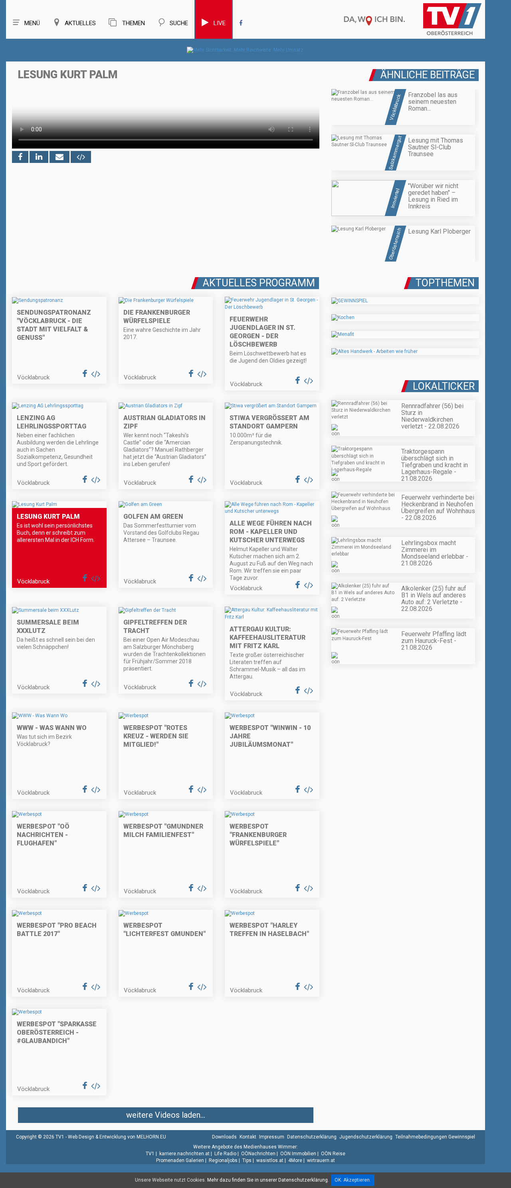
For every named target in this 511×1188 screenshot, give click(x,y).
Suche (179, 23)
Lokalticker (444, 386)
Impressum (271, 1137)
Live (220, 23)
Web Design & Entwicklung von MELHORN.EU (117, 1137)
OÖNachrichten (258, 1153)
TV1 (150, 1153)
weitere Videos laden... (165, 1115)
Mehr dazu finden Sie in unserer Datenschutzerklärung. (268, 1180)
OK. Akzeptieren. (353, 1180)
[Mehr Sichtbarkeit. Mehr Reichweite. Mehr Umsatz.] (246, 50)
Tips (247, 1160)
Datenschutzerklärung (312, 1137)
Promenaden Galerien (180, 1160)
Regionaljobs (223, 1160)
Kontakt (248, 1137)
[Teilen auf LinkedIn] (39, 157)
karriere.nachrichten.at (184, 1153)
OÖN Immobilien (298, 1153)
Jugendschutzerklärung (365, 1137)
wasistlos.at (269, 1160)
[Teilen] (59, 157)
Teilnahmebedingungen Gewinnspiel (435, 1137)
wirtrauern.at (321, 1160)
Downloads (224, 1137)
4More (295, 1160)
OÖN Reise (333, 1153)
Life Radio (225, 1153)
